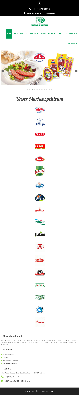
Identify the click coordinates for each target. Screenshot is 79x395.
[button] (27, 89)
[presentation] (3, 71)
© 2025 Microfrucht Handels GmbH (39, 391)
